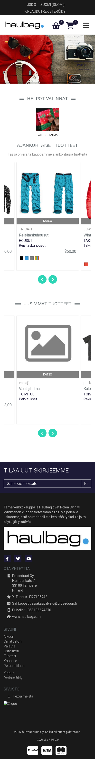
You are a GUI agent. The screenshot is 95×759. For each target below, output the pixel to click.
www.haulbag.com (26, 617)
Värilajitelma (29, 388)
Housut (25, 241)
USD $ (31, 5)
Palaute (9, 646)
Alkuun (9, 636)
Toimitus (27, 394)
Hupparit (84, 64)
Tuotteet (10, 656)
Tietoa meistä (22, 696)
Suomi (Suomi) (52, 5)
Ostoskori (11, 651)
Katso (47, 221)
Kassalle (10, 661)
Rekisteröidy (54, 11)
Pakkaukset (28, 399)
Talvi (87, 245)
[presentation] (42, 279)
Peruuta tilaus (14, 666)
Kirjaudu (32, 11)
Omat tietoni (13, 641)
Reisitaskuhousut (33, 235)
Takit (88, 241)
